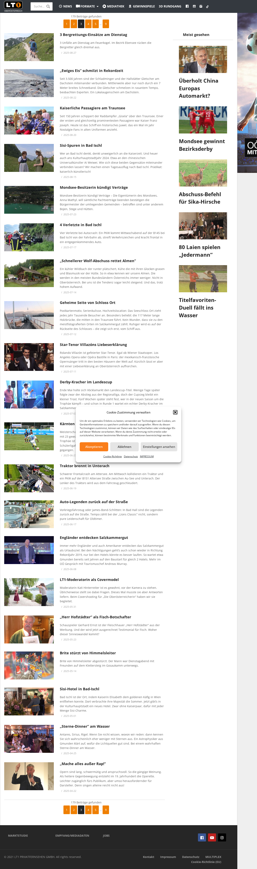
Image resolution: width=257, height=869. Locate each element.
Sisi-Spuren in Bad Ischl (81, 145)
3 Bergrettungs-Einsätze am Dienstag (93, 34)
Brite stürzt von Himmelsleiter (88, 652)
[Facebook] (202, 837)
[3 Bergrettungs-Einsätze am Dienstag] (29, 47)
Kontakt (148, 857)
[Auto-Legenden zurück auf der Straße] (29, 514)
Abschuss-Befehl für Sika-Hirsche (200, 198)
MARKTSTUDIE (18, 835)
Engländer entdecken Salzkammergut (94, 537)
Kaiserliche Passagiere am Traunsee (92, 108)
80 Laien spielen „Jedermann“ (199, 250)
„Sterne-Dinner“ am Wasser (85, 726)
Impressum (168, 857)
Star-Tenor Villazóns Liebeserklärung (93, 344)
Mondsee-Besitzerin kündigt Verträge (94, 187)
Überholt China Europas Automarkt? (198, 88)
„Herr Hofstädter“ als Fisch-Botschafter (95, 617)
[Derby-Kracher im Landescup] (29, 394)
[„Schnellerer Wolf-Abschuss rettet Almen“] (29, 273)
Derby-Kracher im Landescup (86, 382)
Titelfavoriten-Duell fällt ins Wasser (197, 307)
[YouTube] (212, 837)
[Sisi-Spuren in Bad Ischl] (29, 158)
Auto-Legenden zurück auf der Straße (94, 501)
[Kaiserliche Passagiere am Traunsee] (29, 120)
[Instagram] (222, 837)
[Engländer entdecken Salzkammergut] (29, 550)
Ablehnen (124, 447)
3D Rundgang (170, 6)
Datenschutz (131, 456)
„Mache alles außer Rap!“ (83, 763)
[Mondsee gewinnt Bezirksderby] (203, 119)
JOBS (106, 835)
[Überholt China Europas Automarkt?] (203, 59)
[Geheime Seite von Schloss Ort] (29, 315)
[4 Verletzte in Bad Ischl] (29, 237)
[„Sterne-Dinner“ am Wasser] (29, 739)
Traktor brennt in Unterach (84, 465)
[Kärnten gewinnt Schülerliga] (29, 436)
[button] (175, 412)
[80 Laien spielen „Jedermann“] (203, 225)
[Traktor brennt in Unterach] (29, 478)
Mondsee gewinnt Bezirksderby (202, 144)
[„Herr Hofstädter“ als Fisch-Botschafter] (29, 629)
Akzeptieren (94, 447)
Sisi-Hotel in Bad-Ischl (79, 688)
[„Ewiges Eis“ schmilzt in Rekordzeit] (29, 83)
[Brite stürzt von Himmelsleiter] (29, 665)
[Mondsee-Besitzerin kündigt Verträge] (29, 200)
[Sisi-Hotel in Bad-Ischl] (29, 701)
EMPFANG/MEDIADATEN (72, 835)
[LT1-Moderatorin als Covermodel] (29, 592)
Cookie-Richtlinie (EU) (206, 862)
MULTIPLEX (213, 857)
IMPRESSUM (147, 456)
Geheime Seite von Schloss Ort (87, 302)
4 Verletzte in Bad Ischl (81, 224)
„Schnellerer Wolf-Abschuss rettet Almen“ (98, 260)
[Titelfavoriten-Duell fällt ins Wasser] (203, 278)
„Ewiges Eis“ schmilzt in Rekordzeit (91, 70)
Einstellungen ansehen (159, 447)
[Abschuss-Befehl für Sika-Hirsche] (203, 173)
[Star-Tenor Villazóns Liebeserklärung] (29, 357)
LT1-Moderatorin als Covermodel (89, 579)
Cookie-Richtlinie (112, 456)
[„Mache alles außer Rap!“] (29, 776)
